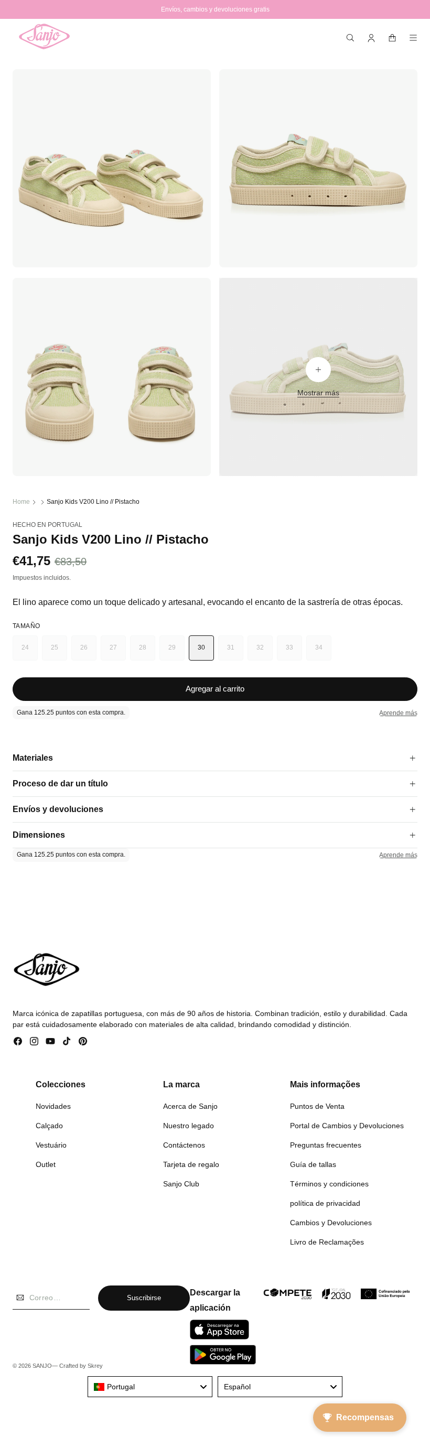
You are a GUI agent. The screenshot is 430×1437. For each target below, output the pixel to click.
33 (294, 652)
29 (176, 652)
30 (202, 647)
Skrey (95, 1366)
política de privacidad (325, 1203)
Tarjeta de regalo (191, 1164)
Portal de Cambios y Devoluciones (347, 1125)
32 (264, 652)
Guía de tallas (313, 1164)
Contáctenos (184, 1145)
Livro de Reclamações (327, 1242)
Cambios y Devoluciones (331, 1222)
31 (235, 652)
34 (323, 652)
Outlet (46, 1164)
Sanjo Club (181, 1184)
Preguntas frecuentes (325, 1145)
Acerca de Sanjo (190, 1106)
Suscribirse (144, 1298)
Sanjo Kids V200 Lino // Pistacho (93, 501)
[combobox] (150, 1386)
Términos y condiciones (329, 1184)
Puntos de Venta (317, 1106)
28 (147, 652)
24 (30, 652)
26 (88, 652)
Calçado (49, 1125)
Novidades (53, 1106)
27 (118, 652)
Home (21, 501)
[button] (350, 37)
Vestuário (51, 1145)
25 (59, 652)
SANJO (42, 1366)
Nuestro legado (188, 1125)
